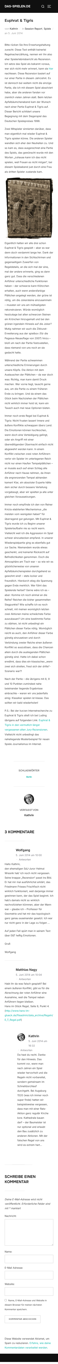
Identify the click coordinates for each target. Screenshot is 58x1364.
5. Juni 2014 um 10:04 (29, 974)
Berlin (29, 776)
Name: (8, 1251)
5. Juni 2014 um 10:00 (29, 855)
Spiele (47, 28)
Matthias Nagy (26, 970)
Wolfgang (23, 850)
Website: (10, 1284)
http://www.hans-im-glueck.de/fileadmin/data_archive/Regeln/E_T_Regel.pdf (29, 1015)
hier (51, 68)
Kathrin (14, 28)
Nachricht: (11, 1215)
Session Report (33, 28)
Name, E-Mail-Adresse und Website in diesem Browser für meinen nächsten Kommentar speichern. (26, 1305)
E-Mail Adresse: (14, 1267)
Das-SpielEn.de (17, 6)
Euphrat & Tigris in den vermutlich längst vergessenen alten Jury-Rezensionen (27, 725)
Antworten (25, 859)
